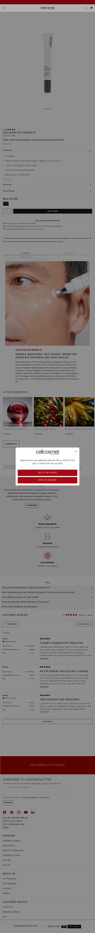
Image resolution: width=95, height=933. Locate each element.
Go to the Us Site (47, 473)
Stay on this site (47, 480)
